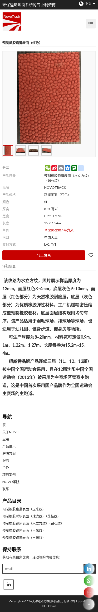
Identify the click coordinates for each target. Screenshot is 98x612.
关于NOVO (11, 432)
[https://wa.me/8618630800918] (89, 580)
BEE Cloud (49, 606)
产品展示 (9, 446)
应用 (5, 439)
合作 (5, 467)
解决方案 (9, 453)
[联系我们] (89, 592)
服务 (5, 460)
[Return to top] (89, 604)
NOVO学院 (11, 482)
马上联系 (44, 255)
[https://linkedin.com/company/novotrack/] (89, 568)
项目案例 (9, 475)
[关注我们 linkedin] (9, 584)
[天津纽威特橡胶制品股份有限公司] (11, 21)
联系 (5, 489)
